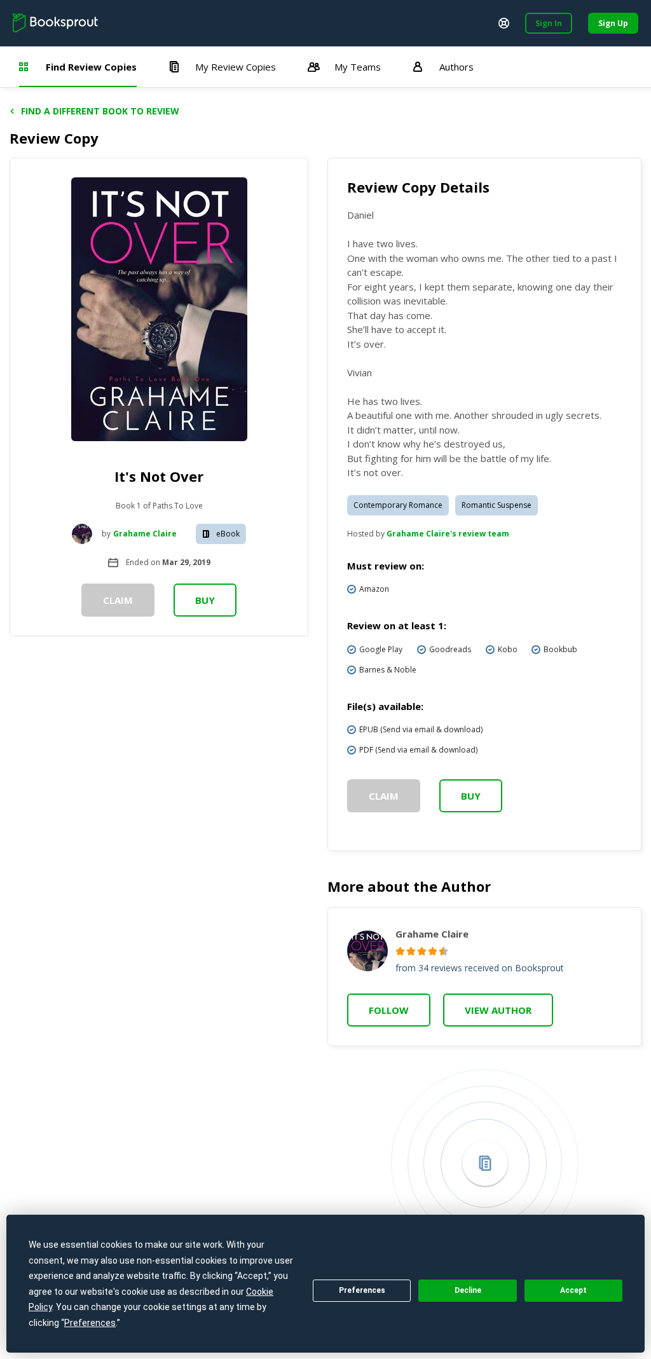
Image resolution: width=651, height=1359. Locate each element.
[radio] (400, 951)
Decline (468, 1290)
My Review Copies (235, 66)
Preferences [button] (90, 1323)
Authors (456, 66)
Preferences (362, 1290)
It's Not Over (158, 476)
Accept (573, 1290)
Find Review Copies (91, 66)
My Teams (357, 66)
